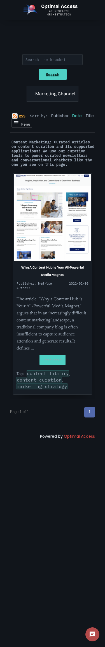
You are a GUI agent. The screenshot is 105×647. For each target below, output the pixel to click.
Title (89, 116)
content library (48, 373)
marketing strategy (42, 386)
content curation (39, 380)
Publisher (60, 116)
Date (77, 116)
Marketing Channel (55, 93)
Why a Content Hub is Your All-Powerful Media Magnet (52, 271)
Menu (24, 124)
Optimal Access (79, 436)
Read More (52, 360)
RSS (22, 116)
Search (52, 74)
